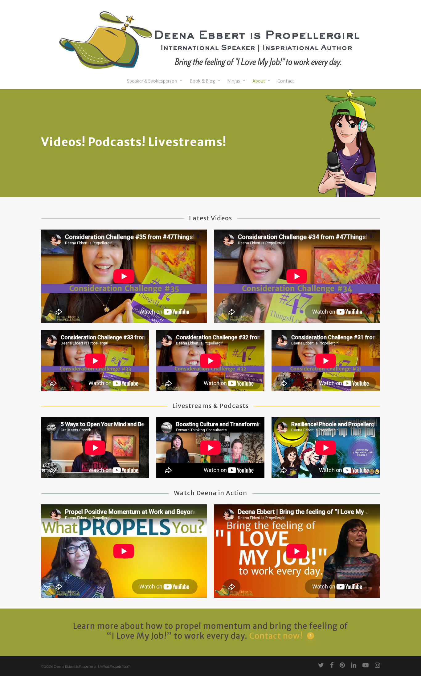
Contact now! (276, 636)
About (258, 81)
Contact (285, 81)
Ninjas (233, 81)
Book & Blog (202, 81)
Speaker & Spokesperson (152, 81)
